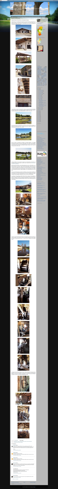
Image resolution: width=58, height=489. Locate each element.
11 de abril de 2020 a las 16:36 (17, 455)
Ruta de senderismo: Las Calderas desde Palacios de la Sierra (41, 189)
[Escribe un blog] (20, 440)
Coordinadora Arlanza (40, 161)
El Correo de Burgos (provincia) (41, 138)
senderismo (39, 66)
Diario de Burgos (39, 137)
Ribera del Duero (39, 159)
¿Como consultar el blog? (42, 16)
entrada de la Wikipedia (16, 163)
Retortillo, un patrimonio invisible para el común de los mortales (41, 200)
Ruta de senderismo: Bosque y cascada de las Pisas (41, 185)
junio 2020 (40, 96)
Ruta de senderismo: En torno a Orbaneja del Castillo (41, 187)
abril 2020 (40, 98)
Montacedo (14, 475)
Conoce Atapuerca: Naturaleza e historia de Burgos (41, 168)
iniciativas (45, 78)
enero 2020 (40, 109)
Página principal (14, 16)
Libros (46, 81)
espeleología (38, 84)
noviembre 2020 (41, 91)
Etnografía (38, 79)
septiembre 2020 (41, 93)
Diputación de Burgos (40, 139)
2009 (39, 121)
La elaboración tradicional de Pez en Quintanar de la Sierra (41, 198)
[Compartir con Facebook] (22, 440)
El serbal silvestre (39, 170)
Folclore (18, 441)
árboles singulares (43, 75)
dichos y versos (41, 81)
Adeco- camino (39, 160)
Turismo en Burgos (39, 169)
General (44, 84)
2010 (39, 120)
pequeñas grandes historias (23, 441)
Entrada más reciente (15, 482)
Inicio (24, 482)
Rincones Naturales (29, 441)
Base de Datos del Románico (41, 142)
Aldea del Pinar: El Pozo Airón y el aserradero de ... (42, 104)
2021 (39, 88)
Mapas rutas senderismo (28, 16)
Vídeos (46, 80)
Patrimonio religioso (42, 67)
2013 (39, 117)
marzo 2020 (40, 107)
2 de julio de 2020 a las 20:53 (17, 477)
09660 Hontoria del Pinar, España (18, 442)
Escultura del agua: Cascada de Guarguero (42, 102)
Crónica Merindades (39, 141)
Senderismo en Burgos (40, 172)
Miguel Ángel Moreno (40, 85)
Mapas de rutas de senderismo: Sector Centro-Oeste (41, 193)
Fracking (45, 85)
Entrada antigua (33, 482)
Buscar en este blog (35, 16)
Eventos (42, 80)
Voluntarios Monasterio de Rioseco (41, 173)
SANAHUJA (14, 452)
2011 (38, 119)
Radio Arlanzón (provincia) (40, 140)
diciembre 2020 (41, 90)
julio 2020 (40, 95)
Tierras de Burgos (21, 5)
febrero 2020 (40, 108)
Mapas (38, 80)
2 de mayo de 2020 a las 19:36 (17, 466)
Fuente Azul (38, 195)
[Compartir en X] (21, 440)
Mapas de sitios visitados (20, 16)
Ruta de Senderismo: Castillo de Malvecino (42, 101)
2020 (39, 89)
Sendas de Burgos (39, 171)
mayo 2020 (40, 97)
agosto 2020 (40, 94)
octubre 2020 (40, 92)
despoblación (44, 76)
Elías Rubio (15, 441)
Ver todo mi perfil (39, 23)
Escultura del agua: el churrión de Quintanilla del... (42, 106)
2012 (39, 118)
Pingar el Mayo (40, 99)
